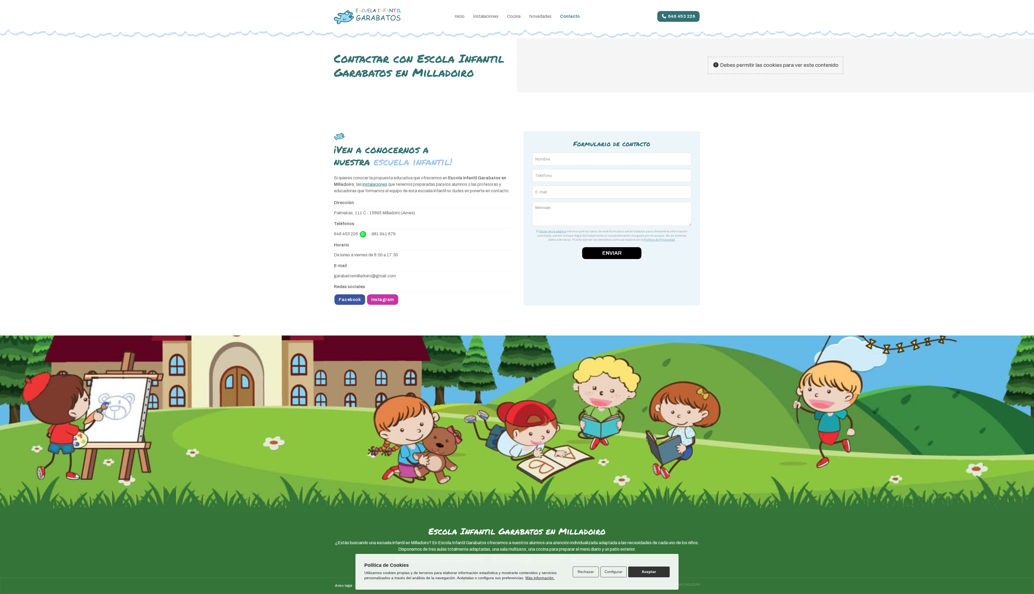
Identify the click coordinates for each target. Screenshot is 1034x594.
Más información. (540, 578)
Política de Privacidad (659, 239)
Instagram (382, 299)
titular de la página (552, 231)
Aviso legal (343, 586)
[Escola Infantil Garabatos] (367, 16)
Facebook (350, 299)
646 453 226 (346, 234)
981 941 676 (384, 234)
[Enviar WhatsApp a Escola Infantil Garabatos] (363, 234)
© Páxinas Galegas (683, 584)
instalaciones (374, 184)
